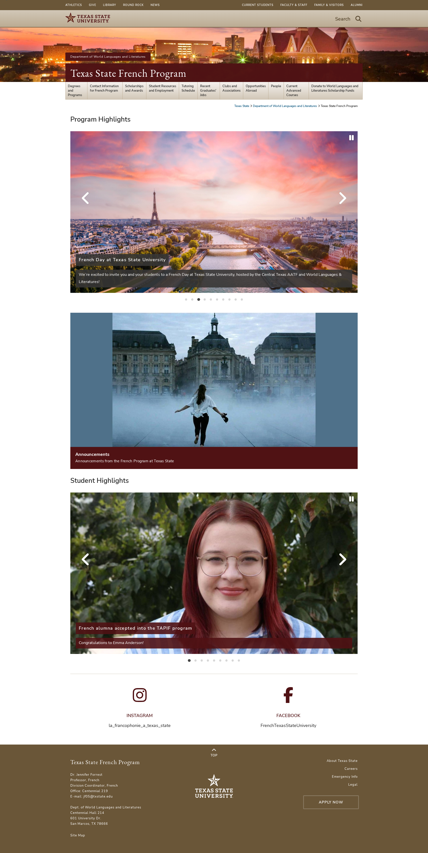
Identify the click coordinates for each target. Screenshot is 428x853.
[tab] (186, 299)
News (155, 5)
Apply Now (331, 802)
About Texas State (342, 761)
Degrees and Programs (75, 90)
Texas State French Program (128, 73)
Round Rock (133, 5)
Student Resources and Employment (162, 88)
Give (92, 5)
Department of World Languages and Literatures (108, 57)
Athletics (73, 5)
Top (214, 755)
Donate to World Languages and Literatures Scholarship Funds (334, 88)
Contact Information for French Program (104, 88)
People (276, 86)
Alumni (357, 5)
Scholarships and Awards (134, 88)
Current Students (257, 5)
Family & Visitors (329, 5)
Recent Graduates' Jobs (208, 90)
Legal (353, 784)
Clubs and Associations (231, 88)
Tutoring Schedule (188, 88)
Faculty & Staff (293, 5)
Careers (351, 769)
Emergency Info (345, 777)
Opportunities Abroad (256, 88)
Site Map (77, 835)
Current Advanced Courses (293, 90)
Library (109, 5)
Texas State (242, 106)
